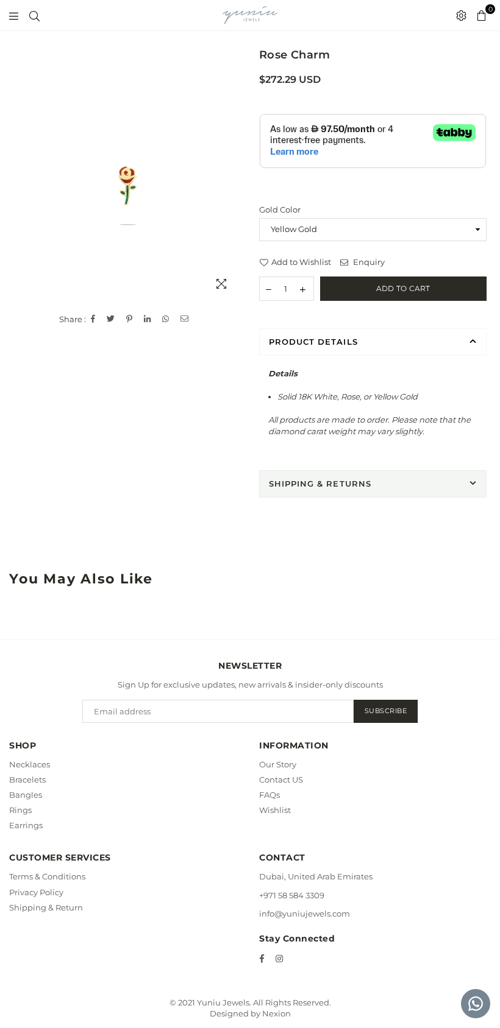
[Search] (34, 15)
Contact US (281, 779)
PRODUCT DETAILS (313, 342)
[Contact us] (475, 1003)
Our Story (277, 764)
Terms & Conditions (47, 876)
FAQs (269, 795)
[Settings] (461, 15)
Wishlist (275, 810)
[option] (127, 186)
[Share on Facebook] (93, 319)
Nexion (276, 1013)
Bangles (25, 795)
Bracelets (27, 779)
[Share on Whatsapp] (166, 319)
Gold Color (280, 209)
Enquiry (368, 262)
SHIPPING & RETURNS (320, 483)
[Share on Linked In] (147, 319)
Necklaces (29, 764)
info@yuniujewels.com (304, 913)
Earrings (26, 825)
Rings (20, 810)
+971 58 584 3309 (291, 895)
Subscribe (386, 710)
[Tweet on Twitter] (111, 319)
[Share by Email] (184, 319)
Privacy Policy (36, 892)
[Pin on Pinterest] (129, 319)
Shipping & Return (46, 907)
